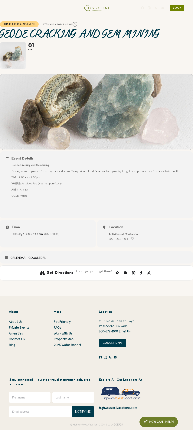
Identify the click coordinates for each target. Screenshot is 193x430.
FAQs (57, 327)
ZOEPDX (118, 424)
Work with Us (63, 333)
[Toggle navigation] (13, 8)
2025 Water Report (67, 345)
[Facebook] (142, 7)
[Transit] (133, 273)
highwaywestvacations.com (118, 408)
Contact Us (17, 339)
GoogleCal (37, 257)
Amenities (16, 333)
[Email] (162, 7)
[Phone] (156, 7)
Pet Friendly (62, 322)
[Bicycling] (149, 273)
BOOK (177, 8)
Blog (12, 345)
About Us (15, 322)
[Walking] (141, 273)
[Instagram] (149, 7)
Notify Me (83, 411)
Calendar (18, 257)
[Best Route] (117, 273)
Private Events (19, 327)
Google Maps (112, 342)
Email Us (125, 331)
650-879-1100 (108, 331)
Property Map (64, 339)
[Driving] (125, 273)
